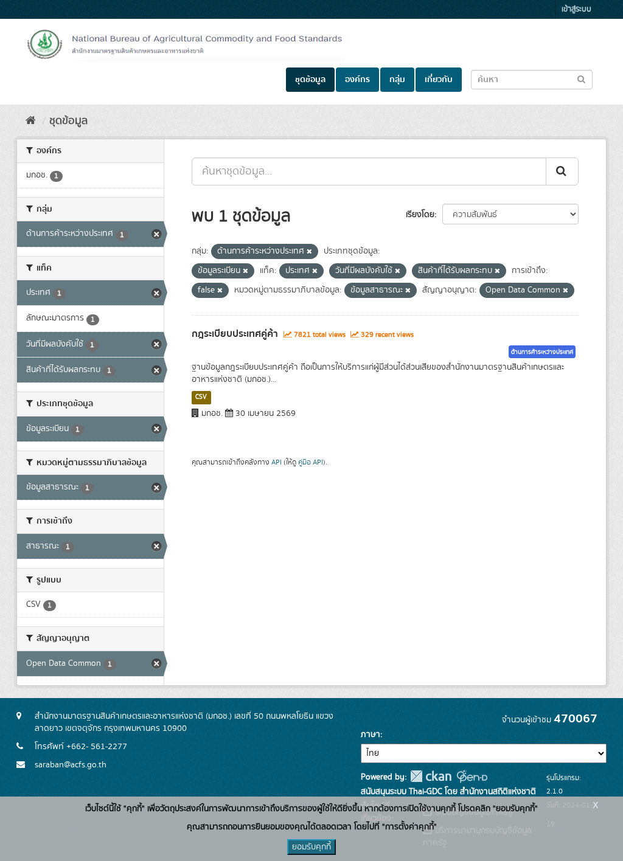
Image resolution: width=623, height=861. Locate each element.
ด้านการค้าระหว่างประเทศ (542, 352)
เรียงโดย (420, 215)
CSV (201, 397)
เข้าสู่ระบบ (576, 9)
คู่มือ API (310, 462)
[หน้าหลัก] (31, 121)
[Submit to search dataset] (581, 79)
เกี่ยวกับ (439, 79)
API (276, 462)
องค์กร (357, 79)
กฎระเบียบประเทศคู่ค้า (235, 334)
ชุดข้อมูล (310, 79)
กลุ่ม (397, 79)
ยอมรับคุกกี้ (311, 847)
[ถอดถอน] (309, 252)
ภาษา (370, 734)
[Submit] (562, 171)
